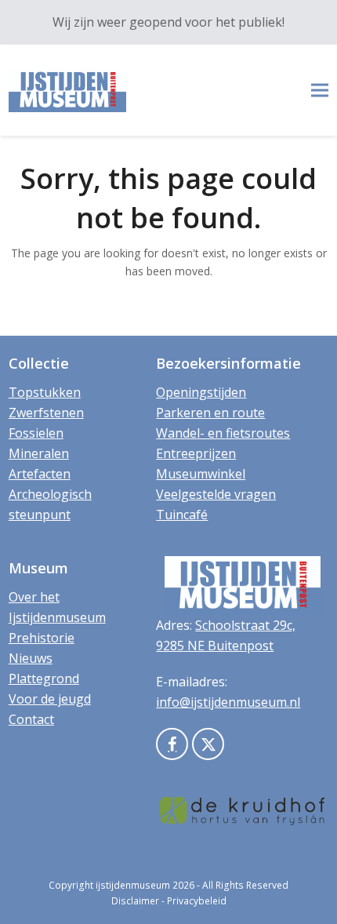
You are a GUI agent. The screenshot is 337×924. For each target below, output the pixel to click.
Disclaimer (135, 901)
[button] (319, 90)
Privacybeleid (196, 901)
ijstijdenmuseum (133, 885)
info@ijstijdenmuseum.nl (228, 702)
